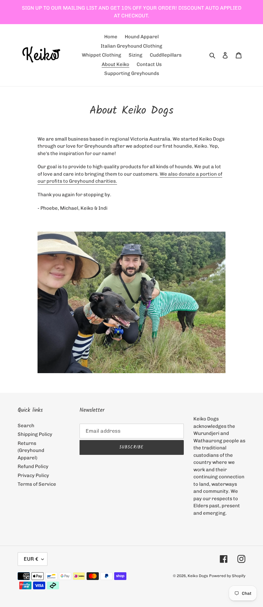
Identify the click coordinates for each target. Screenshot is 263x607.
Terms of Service (37, 484)
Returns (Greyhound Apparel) (31, 450)
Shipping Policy (35, 434)
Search (26, 425)
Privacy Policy (33, 475)
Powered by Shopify (227, 576)
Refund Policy (33, 466)
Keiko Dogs (198, 576)
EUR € (31, 559)
